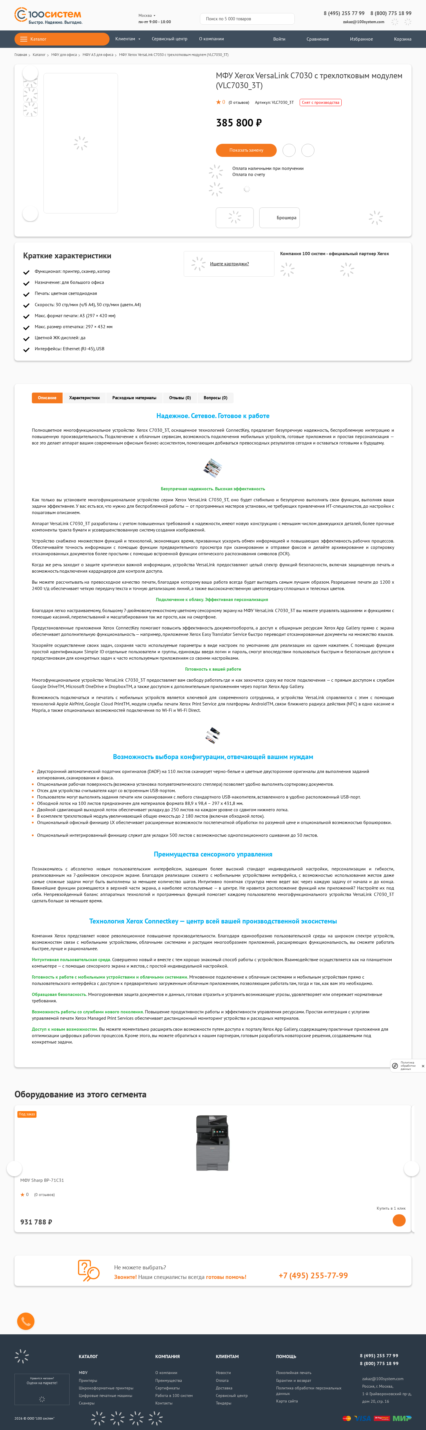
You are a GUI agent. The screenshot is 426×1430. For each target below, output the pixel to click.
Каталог (38, 39)
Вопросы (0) (215, 397)
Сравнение (318, 39)
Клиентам (125, 38)
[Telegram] (394, 22)
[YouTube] (117, 1418)
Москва (145, 15)
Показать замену (246, 150)
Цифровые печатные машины (105, 1395)
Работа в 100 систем (174, 1395)
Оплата (222, 1380)
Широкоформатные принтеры (106, 1388)
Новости (223, 1372)
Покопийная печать (294, 1372)
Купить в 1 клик (391, 1208)
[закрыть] (423, 1066)
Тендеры (223, 1403)
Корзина (403, 39)
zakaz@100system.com (363, 21)
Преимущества (168, 1380)
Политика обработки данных (408, 1065)
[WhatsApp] (408, 22)
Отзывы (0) (180, 397)
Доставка (224, 1388)
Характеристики (84, 397)
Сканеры (86, 1403)
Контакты (163, 1403)
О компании (211, 38)
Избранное (361, 39)
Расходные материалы (134, 397)
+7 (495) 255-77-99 (313, 1276)
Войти (278, 39)
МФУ (83, 1372)
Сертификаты (167, 1388)
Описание (47, 397)
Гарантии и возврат (293, 1380)
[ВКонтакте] (98, 1418)
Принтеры (88, 1380)
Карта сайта (287, 1401)
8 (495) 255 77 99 (344, 13)
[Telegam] (136, 1418)
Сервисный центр (169, 38)
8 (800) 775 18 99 (391, 13)
